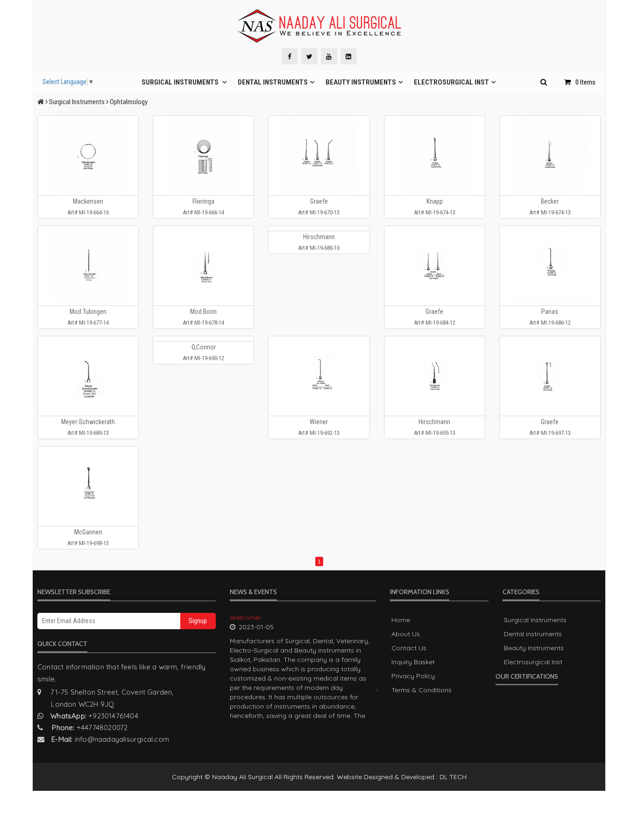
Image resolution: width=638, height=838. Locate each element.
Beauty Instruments (361, 82)
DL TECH (453, 777)
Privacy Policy (413, 676)
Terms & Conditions (421, 690)
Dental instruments (273, 82)
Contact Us (408, 648)
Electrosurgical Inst (451, 82)
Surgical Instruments (181, 82)
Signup (198, 621)
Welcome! (245, 617)
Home (400, 620)
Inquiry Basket (413, 662)
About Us (405, 634)
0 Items (585, 82)
